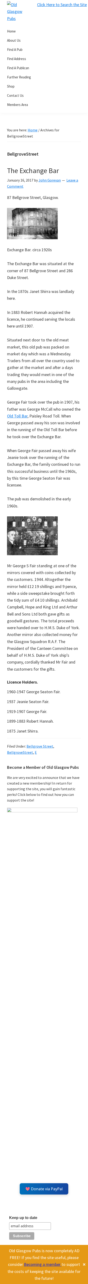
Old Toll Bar (17, 416)
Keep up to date (23, 1218)
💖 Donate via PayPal (44, 1188)
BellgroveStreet (20, 752)
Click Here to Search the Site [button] (62, 4)
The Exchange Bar (33, 170)
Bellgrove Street (40, 746)
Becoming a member (42, 1264)
